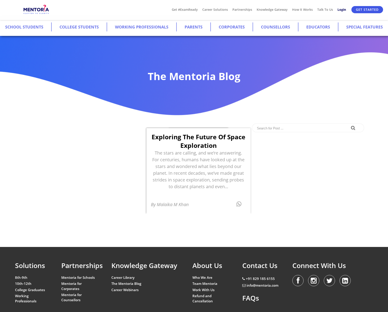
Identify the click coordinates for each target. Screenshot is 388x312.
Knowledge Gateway (272, 9)
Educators (318, 27)
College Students (79, 27)
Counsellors (275, 27)
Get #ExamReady (185, 9)
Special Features (364, 27)
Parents (194, 27)
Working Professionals (141, 27)
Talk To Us (325, 9)
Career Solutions (215, 9)
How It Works (302, 9)
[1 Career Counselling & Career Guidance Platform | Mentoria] (36, 9)
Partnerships (242, 9)
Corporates (232, 27)
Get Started (367, 9)
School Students (24, 27)
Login (341, 9)
